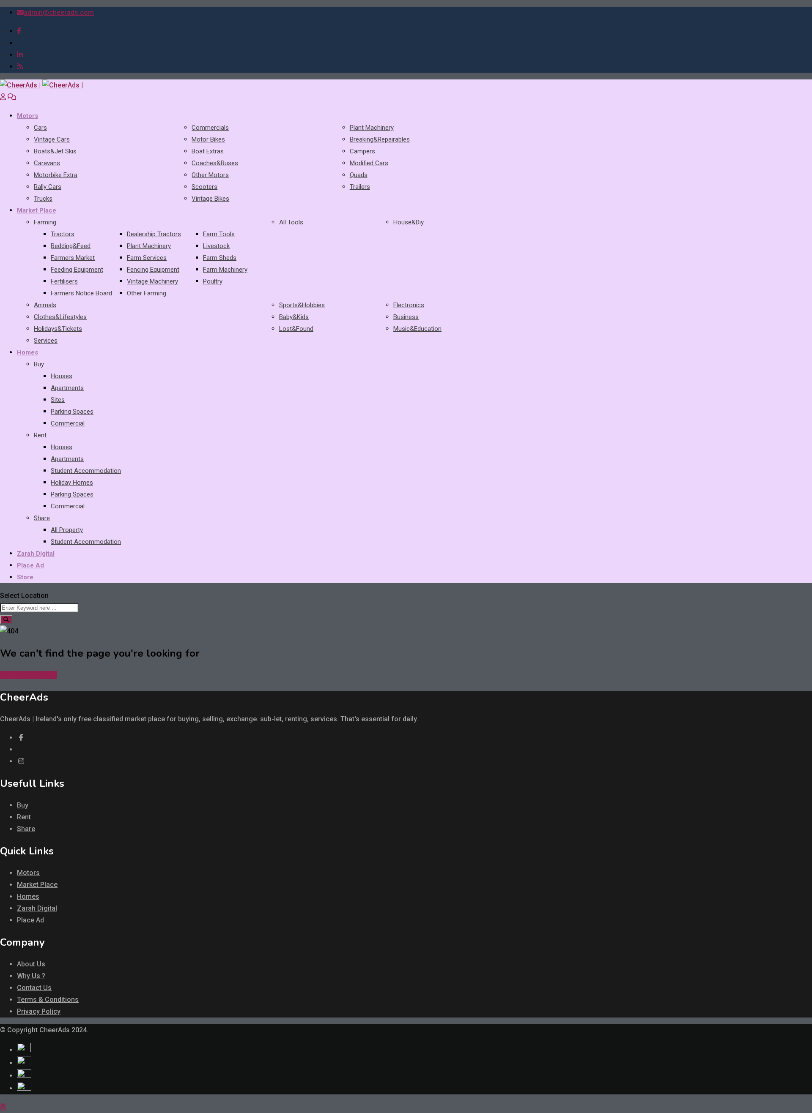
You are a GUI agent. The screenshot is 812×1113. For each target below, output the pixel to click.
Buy (39, 364)
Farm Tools (219, 234)
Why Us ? (31, 976)
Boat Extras (208, 151)
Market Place (36, 210)
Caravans (47, 163)
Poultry (212, 281)
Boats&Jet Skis (55, 151)
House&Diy (408, 222)
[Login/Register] (3, 97)
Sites (58, 400)
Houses (61, 376)
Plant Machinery (372, 127)
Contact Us (34, 988)
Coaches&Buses (215, 163)
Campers (362, 151)
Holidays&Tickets (58, 329)
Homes (27, 352)
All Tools (291, 222)
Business (406, 317)
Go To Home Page (28, 675)
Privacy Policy (38, 1011)
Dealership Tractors (154, 234)
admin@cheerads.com (59, 12)
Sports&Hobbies (302, 305)
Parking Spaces (72, 411)
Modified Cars (369, 163)
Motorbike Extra (55, 175)
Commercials (210, 127)
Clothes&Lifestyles (60, 317)
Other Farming (146, 293)
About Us (31, 964)
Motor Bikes (208, 139)
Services (46, 340)
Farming (45, 222)
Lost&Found (296, 329)
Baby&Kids (294, 317)
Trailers (360, 187)
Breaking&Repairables (380, 139)
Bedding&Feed (71, 246)
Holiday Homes (72, 482)
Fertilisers (64, 281)
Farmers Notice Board (81, 293)
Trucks (43, 198)
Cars (40, 127)
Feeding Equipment (77, 269)
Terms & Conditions (48, 1000)
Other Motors (210, 175)
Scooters (204, 187)
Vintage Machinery (152, 281)
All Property (67, 530)
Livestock (216, 246)
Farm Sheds (219, 258)
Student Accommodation (86, 471)
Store (25, 577)
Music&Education (417, 329)
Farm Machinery (225, 269)
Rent (40, 435)
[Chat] (12, 97)
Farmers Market (73, 258)
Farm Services (147, 258)
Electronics (408, 305)
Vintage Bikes (210, 198)
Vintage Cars (52, 139)
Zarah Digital (36, 553)
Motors (27, 116)
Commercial (68, 423)
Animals (45, 305)
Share (42, 518)
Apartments (67, 388)
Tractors (62, 234)
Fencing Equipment (153, 269)
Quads (359, 175)
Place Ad (30, 565)
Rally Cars (47, 187)
